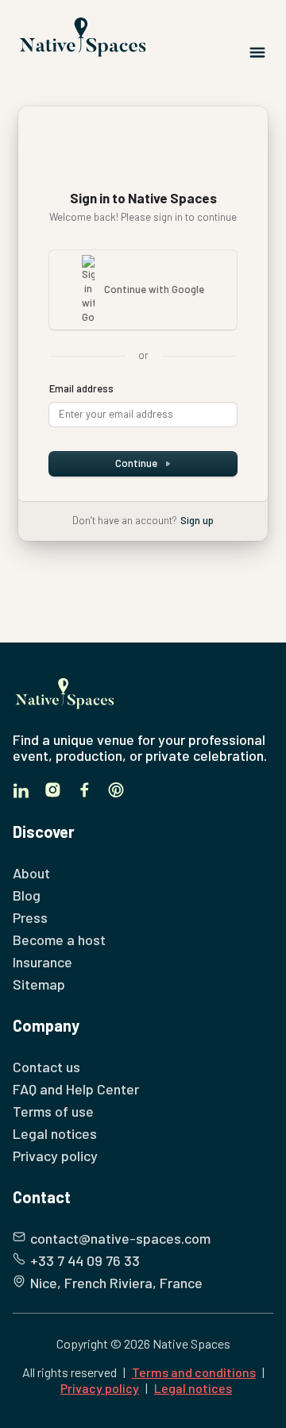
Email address (81, 388)
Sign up (197, 520)
